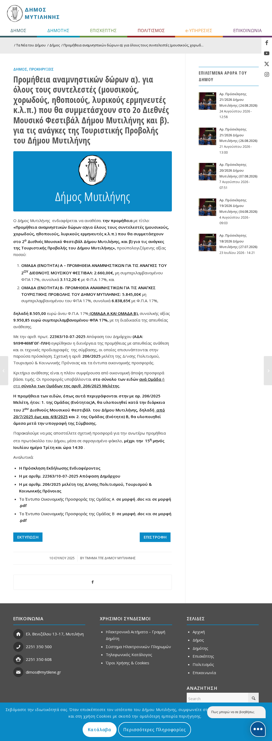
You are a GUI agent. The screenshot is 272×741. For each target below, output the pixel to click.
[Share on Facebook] (93, 582)
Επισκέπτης (203, 656)
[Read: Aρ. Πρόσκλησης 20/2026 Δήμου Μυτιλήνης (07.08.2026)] (207, 171)
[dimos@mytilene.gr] (18, 672)
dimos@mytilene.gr (43, 672)
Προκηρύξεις (41, 69)
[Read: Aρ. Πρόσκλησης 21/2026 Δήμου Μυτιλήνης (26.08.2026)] (207, 136)
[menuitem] (18, 30)
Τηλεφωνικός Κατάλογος (129, 654)
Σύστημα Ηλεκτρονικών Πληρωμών (138, 646)
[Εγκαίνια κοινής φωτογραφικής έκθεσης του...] (4, 370)
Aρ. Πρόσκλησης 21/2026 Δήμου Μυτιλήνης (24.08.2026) (238, 100)
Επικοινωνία (204, 672)
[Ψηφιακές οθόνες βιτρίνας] (268, 370)
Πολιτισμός (203, 664)
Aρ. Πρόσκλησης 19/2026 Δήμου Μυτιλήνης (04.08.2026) (238, 206)
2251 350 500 (39, 646)
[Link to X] (266, 64)
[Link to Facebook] (266, 42)
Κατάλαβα (99, 730)
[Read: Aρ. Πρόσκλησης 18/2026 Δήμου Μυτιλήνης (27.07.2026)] (207, 242)
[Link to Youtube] (266, 53)
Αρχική (199, 631)
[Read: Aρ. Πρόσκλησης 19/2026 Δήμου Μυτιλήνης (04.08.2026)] (207, 207)
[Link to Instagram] (266, 74)
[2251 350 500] (18, 647)
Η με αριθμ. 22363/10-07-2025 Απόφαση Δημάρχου (69, 476)
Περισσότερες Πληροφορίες (154, 730)
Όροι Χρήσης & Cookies (127, 662)
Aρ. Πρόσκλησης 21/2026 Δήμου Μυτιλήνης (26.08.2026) (238, 135)
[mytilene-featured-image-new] (92, 181)
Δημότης (200, 648)
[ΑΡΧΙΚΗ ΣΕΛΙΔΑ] (32, 13)
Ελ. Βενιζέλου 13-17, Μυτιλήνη (55, 633)
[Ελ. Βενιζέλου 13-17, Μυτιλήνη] (18, 634)
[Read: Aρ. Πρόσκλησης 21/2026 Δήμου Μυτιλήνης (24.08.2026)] (207, 101)
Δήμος (20, 69)
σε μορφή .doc (130, 499)
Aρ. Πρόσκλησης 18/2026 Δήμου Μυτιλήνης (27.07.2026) (238, 241)
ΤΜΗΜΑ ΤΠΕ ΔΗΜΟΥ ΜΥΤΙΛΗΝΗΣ (110, 558)
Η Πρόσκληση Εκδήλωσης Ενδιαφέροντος (59, 468)
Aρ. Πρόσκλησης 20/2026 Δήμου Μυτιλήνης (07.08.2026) (238, 170)
